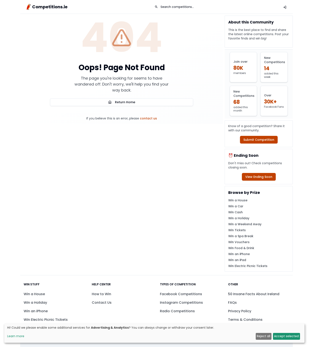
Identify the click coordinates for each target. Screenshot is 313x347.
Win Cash (235, 212)
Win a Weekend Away (244, 224)
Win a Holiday (238, 218)
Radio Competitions (177, 311)
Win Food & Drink (241, 248)
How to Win (101, 294)
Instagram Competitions (181, 302)
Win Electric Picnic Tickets (247, 266)
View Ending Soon (258, 177)
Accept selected (286, 336)
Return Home (125, 102)
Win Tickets (237, 230)
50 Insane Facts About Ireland (253, 294)
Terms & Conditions (245, 319)
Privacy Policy (239, 311)
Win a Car (235, 206)
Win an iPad (237, 260)
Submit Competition (258, 140)
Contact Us (102, 302)
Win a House (237, 200)
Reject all (263, 336)
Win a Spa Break (240, 236)
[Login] (285, 7)
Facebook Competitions (181, 294)
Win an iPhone (239, 254)
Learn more (15, 336)
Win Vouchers (239, 242)
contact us (148, 118)
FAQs (232, 302)
